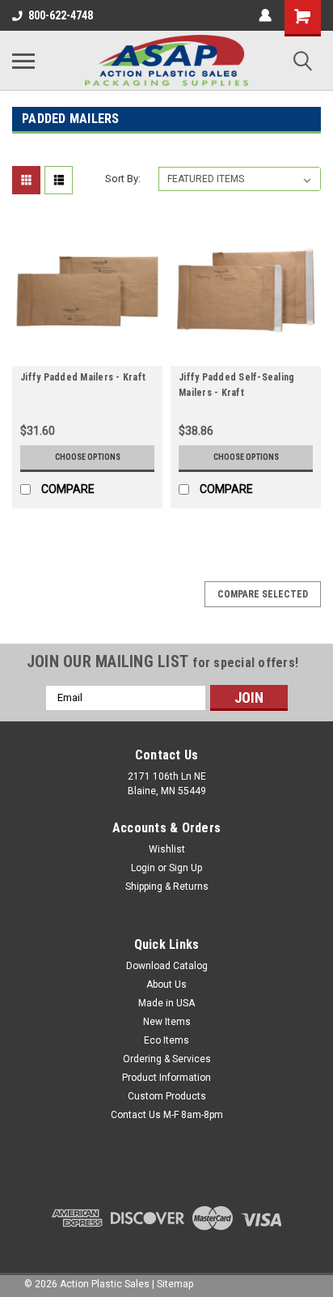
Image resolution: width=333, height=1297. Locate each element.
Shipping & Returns (167, 886)
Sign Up (185, 868)
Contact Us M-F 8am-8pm (167, 1115)
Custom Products (167, 1096)
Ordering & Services (167, 1059)
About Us (166, 984)
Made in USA (166, 1003)
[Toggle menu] (23, 60)
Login (143, 868)
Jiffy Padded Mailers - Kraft (82, 377)
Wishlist (167, 849)
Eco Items (166, 1040)
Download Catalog (167, 966)
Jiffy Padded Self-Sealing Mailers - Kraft (236, 385)
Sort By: (123, 178)
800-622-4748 (60, 15)
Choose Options (87, 457)
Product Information (166, 1077)
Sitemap (175, 1284)
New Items (167, 1021)
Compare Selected (262, 594)
